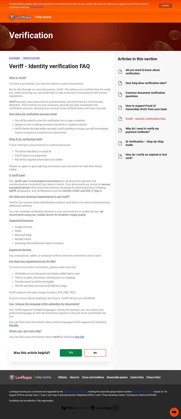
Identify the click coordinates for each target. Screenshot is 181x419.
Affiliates (62, 377)
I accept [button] (165, 6)
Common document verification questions (145, 94)
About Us (74, 377)
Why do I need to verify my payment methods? (142, 130)
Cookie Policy (37, 7)
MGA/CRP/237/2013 (142, 391)
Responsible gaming (117, 377)
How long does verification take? (146, 83)
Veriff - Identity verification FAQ (145, 118)
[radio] (71, 353)
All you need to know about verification (143, 71)
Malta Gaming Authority (75, 391)
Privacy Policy (153, 377)
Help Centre (43, 17)
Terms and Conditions (93, 377)
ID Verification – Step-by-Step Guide (145, 143)
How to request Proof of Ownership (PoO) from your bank (146, 107)
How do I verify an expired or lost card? (146, 156)
